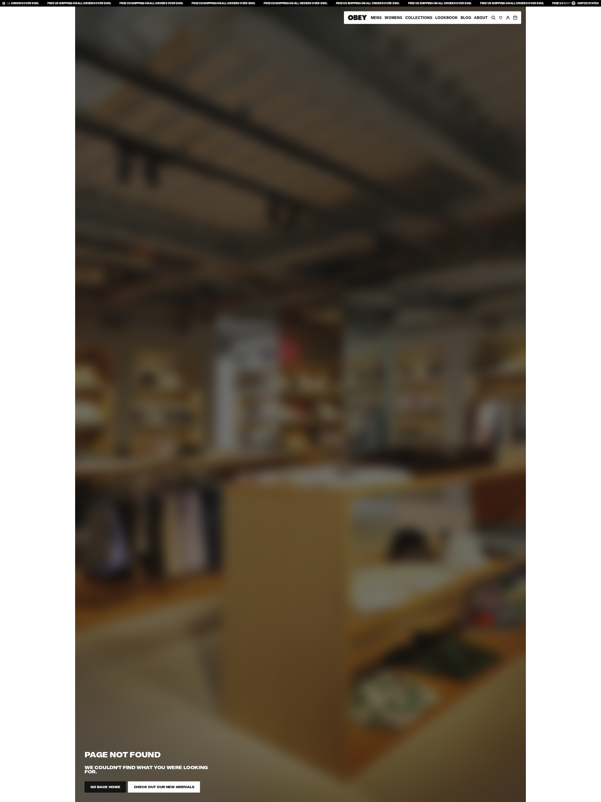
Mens (376, 17)
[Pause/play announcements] (4, 3)
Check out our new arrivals (164, 787)
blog (466, 17)
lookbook (446, 17)
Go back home (105, 787)
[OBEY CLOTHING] (357, 17)
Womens (393, 17)
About (481, 17)
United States (588, 3)
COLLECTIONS (418, 17)
